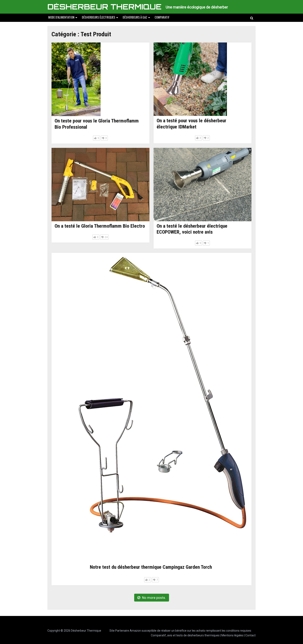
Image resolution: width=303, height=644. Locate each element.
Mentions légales (232, 635)
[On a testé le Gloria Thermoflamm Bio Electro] (100, 184)
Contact (250, 635)
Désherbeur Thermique (104, 7)
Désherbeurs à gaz (135, 17)
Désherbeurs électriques (98, 17)
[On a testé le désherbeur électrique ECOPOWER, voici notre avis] (202, 184)
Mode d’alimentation (61, 17)
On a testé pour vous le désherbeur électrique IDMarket (191, 124)
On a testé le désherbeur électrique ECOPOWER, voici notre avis (192, 229)
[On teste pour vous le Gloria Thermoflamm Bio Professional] (76, 79)
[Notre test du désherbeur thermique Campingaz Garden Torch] (151, 407)
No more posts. (154, 598)
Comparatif (162, 17)
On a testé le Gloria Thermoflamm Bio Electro (100, 226)
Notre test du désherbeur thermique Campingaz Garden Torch (151, 567)
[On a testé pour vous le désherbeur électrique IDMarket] (190, 79)
